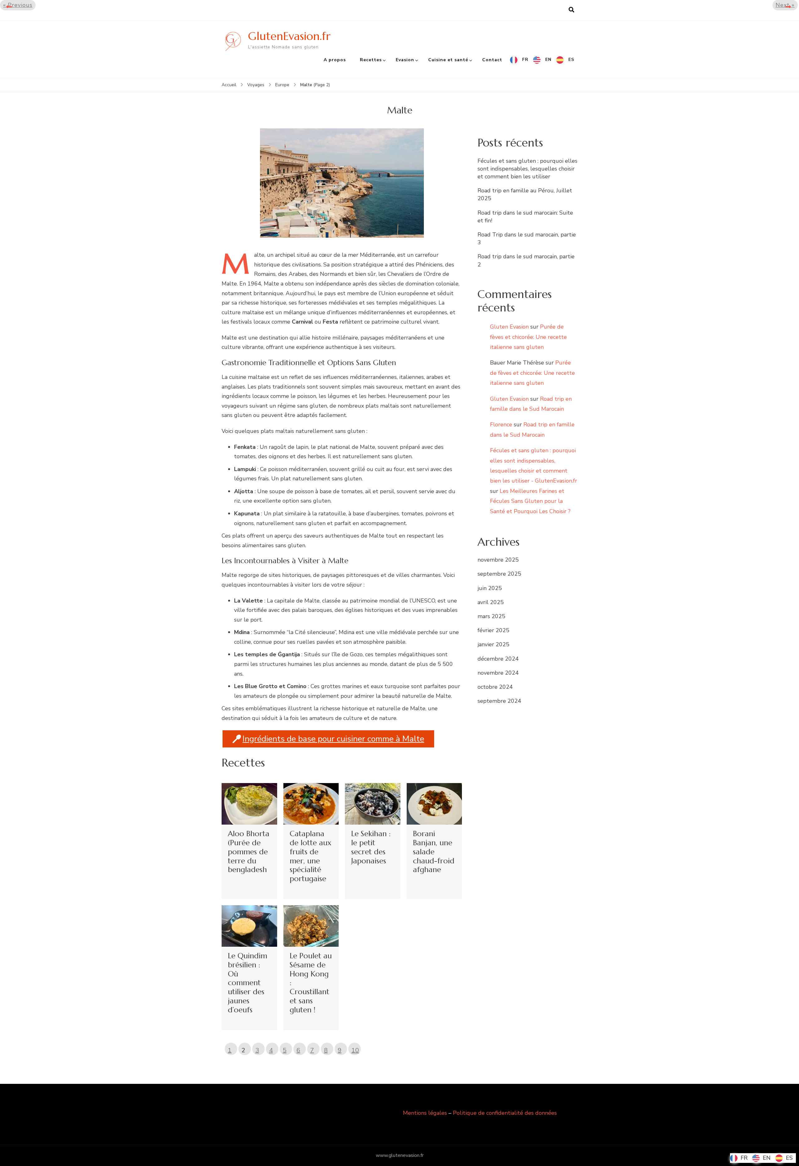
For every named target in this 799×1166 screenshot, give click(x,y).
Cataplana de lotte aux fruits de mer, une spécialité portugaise (310, 856)
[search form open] (571, 10)
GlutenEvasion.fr (289, 36)
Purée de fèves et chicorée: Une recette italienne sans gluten (528, 337)
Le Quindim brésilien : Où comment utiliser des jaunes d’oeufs (247, 983)
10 (355, 1050)
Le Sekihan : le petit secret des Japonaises (371, 847)
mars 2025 (491, 616)
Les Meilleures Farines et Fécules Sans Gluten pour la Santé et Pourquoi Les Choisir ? (530, 501)
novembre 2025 (498, 559)
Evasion (405, 60)
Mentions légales (425, 1113)
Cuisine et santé (448, 60)
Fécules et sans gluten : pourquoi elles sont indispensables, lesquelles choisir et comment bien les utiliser (527, 168)
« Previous (17, 5)
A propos (335, 60)
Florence (501, 424)
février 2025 (493, 630)
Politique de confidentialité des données (505, 1113)
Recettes (371, 60)
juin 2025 (490, 588)
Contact (492, 60)
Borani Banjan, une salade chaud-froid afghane (433, 851)
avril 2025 (491, 602)
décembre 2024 (498, 658)
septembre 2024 (499, 701)
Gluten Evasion (509, 326)
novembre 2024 (498, 673)
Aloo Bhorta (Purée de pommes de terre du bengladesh (248, 851)
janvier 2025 (493, 644)
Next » (785, 5)
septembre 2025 (499, 574)
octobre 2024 (495, 687)
